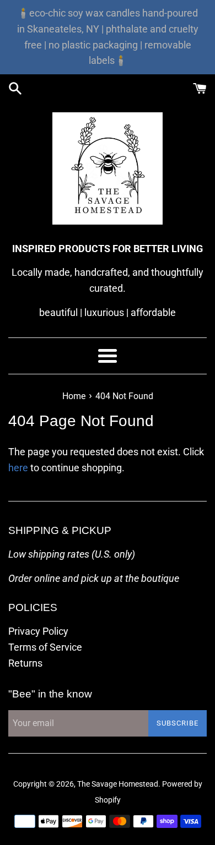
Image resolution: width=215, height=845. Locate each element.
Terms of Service (45, 647)
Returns (25, 663)
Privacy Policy (38, 631)
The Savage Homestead (117, 784)
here (18, 467)
